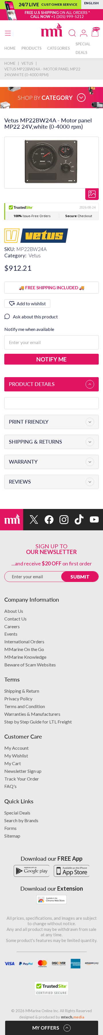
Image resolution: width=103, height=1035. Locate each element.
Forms (10, 828)
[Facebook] (46, 519)
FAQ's (10, 786)
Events (10, 633)
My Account (16, 748)
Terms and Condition (24, 706)
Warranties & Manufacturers (32, 714)
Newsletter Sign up (22, 771)
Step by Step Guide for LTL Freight (38, 721)
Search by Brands (21, 820)
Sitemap (12, 835)
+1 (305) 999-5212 (67, 16)
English (91, 3)
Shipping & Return (21, 691)
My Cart (12, 763)
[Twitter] (30, 519)
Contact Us (15, 618)
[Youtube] (91, 519)
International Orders (24, 641)
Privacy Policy (18, 698)
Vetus (35, 255)
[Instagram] (61, 519)
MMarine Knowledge (25, 657)
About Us (13, 611)
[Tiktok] (76, 519)
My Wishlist (16, 755)
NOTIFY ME (51, 359)
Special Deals (17, 812)
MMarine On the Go (24, 649)
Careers (12, 626)
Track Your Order (21, 778)
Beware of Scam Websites (30, 664)
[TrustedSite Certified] (51, 988)
